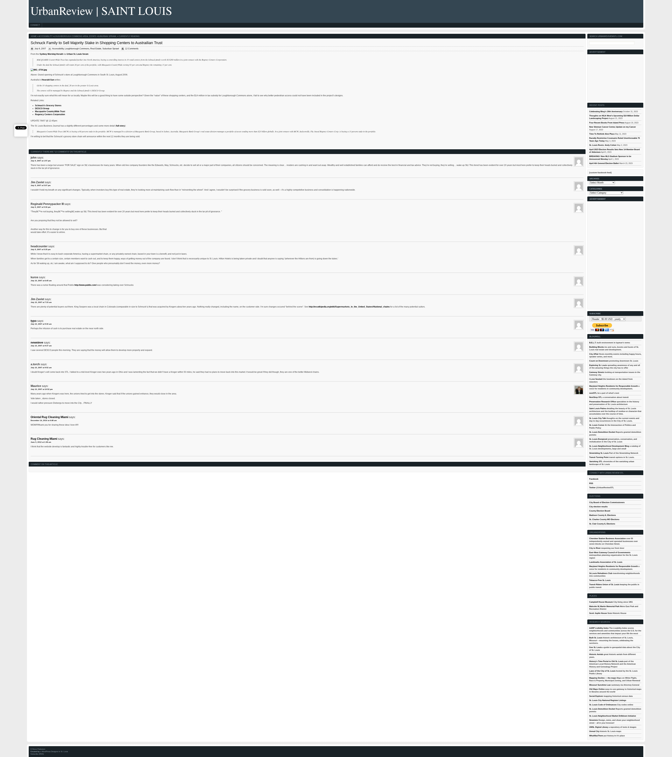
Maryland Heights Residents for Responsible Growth (613, 386)
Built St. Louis (595, 638)
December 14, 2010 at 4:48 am (44, 420)
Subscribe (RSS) (37, 754)
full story (120, 126)
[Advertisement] (615, 76)
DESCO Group (42, 108)
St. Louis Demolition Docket (602, 432)
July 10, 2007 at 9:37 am (41, 346)
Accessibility (45, 36)
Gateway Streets (596, 372)
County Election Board (599, 511)
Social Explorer (596, 696)
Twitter (592, 487)
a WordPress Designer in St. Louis (54, 751)
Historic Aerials (596, 654)
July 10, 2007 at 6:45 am (41, 281)
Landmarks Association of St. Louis (605, 562)
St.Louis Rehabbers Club (600, 573)
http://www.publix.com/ (85, 285)
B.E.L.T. (592, 343)
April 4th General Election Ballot (604, 163)
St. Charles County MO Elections (604, 519)
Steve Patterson (38, 749)
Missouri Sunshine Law (600, 685)
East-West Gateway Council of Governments (609, 552)
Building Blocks (596, 347)
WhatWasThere (596, 736)
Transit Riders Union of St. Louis (604, 584)
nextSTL (593, 393)
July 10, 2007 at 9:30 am (41, 324)
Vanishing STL (596, 461)
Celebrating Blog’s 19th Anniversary (605, 111)
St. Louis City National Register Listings (607, 700)
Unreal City (594, 731)
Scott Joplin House (598, 613)
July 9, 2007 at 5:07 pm (41, 185)
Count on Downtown (599, 361)
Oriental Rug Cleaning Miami (49, 417)
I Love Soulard (596, 379)
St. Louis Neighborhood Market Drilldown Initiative (612, 716)
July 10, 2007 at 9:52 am (41, 368)
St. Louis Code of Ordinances (603, 705)
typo (34, 320)
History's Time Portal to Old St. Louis (606, 661)
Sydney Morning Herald (51, 54)
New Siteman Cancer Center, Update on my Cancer (612, 127)
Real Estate (90, 36)
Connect (35, 25)
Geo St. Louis (595, 647)
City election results (598, 507)
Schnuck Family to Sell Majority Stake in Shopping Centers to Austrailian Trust (96, 43)
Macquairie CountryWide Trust (50, 111)
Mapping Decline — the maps (602, 678)
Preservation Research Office (602, 402)
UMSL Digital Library (598, 727)
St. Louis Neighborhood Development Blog (609, 446)
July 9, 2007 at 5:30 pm (41, 207)
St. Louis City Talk (597, 418)
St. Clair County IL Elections (602, 524)
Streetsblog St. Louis (599, 453)
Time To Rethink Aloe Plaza (601, 134)
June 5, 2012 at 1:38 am (41, 442)
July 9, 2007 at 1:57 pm (41, 161)
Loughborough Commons (68, 36)
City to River (595, 548)
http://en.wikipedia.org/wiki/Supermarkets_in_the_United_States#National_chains (349, 307)
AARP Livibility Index (599, 628)
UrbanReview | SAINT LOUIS (101, 10)
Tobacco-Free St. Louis (600, 580)
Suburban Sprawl (107, 36)
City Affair (593, 354)
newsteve (37, 342)
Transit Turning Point (599, 457)
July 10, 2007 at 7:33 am (41, 302)
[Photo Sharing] (39, 70)
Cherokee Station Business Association (607, 538)
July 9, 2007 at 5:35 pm (41, 249)
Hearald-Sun (48, 80)
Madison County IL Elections (602, 515)
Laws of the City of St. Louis (602, 671)
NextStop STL (595, 397)
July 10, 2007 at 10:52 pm (42, 389)
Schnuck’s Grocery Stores (48, 105)
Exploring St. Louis (598, 365)
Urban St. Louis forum (77, 54)
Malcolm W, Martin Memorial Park (604, 606)
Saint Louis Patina (597, 408)
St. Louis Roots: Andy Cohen (602, 145)
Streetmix (593, 720)
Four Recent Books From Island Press (606, 123)
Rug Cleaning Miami (44, 438)
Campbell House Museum (601, 602)
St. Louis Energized (598, 439)
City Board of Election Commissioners (607, 502)
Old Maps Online (597, 689)
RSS (591, 483)
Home (34, 36)
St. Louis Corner (596, 425)
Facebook (593, 479)
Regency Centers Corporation (50, 114)
